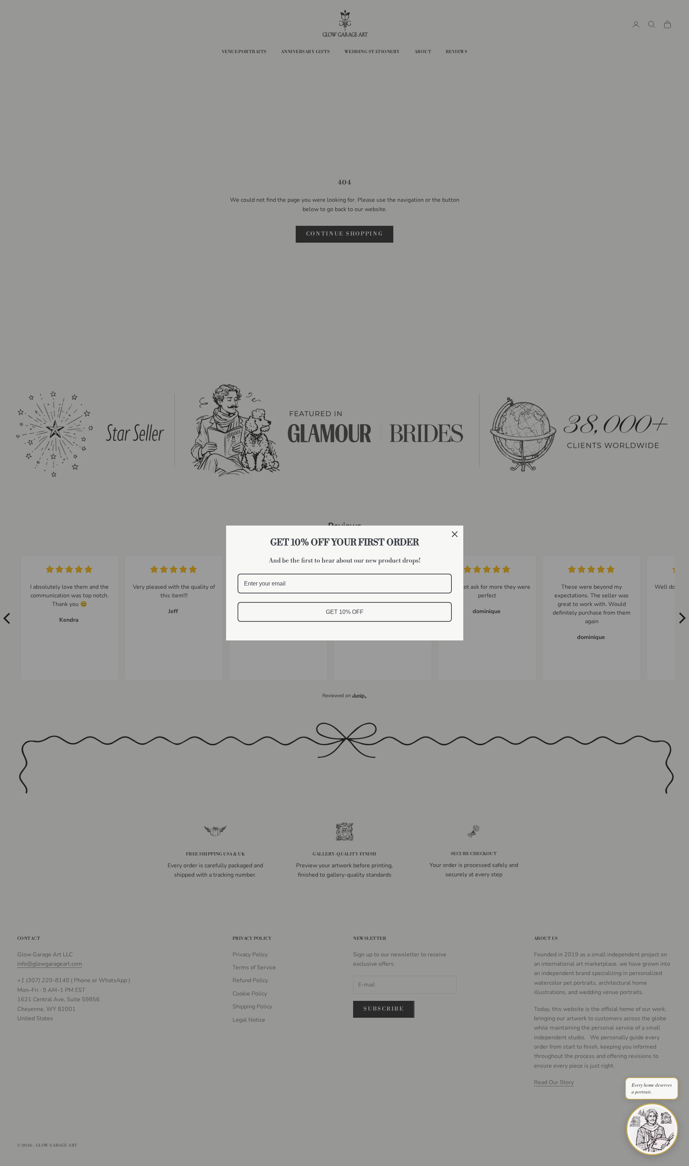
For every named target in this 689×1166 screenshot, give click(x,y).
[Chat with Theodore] (652, 1129)
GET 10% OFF (345, 612)
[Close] (454, 534)
